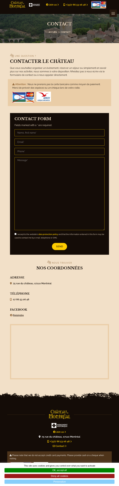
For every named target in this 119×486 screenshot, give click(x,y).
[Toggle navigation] (113, 13)
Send (59, 246)
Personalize (59, 481)
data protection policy (48, 234)
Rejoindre (18, 315)
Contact (66, 32)
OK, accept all (59, 470)
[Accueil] (53, 32)
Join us (53, 4)
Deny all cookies (59, 476)
